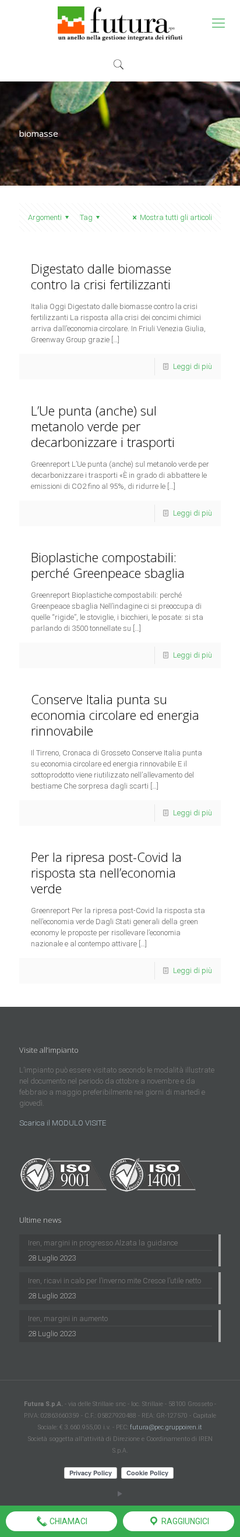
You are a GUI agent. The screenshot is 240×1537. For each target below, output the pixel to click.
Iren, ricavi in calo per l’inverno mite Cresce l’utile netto (114, 1280)
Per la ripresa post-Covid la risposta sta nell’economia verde (106, 872)
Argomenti (45, 217)
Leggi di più (192, 366)
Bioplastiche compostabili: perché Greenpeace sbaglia (108, 564)
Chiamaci (67, 1521)
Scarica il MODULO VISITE (62, 1123)
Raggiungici (184, 1521)
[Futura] (120, 23)
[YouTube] (120, 1494)
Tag (86, 217)
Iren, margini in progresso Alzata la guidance (103, 1242)
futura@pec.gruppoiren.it (166, 1427)
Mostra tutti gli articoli (176, 217)
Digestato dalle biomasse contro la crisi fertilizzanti (101, 276)
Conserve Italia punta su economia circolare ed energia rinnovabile (115, 714)
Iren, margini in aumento (68, 1318)
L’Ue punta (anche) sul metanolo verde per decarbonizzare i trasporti (103, 426)
